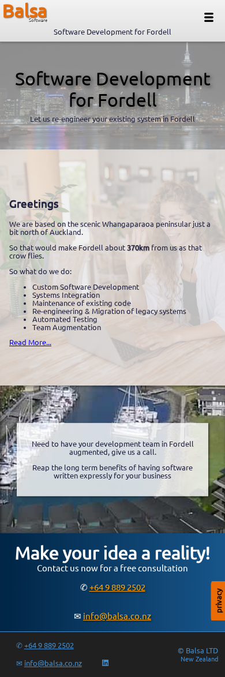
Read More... (30, 342)
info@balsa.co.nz (117, 616)
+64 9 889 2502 (117, 587)
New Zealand (199, 659)
